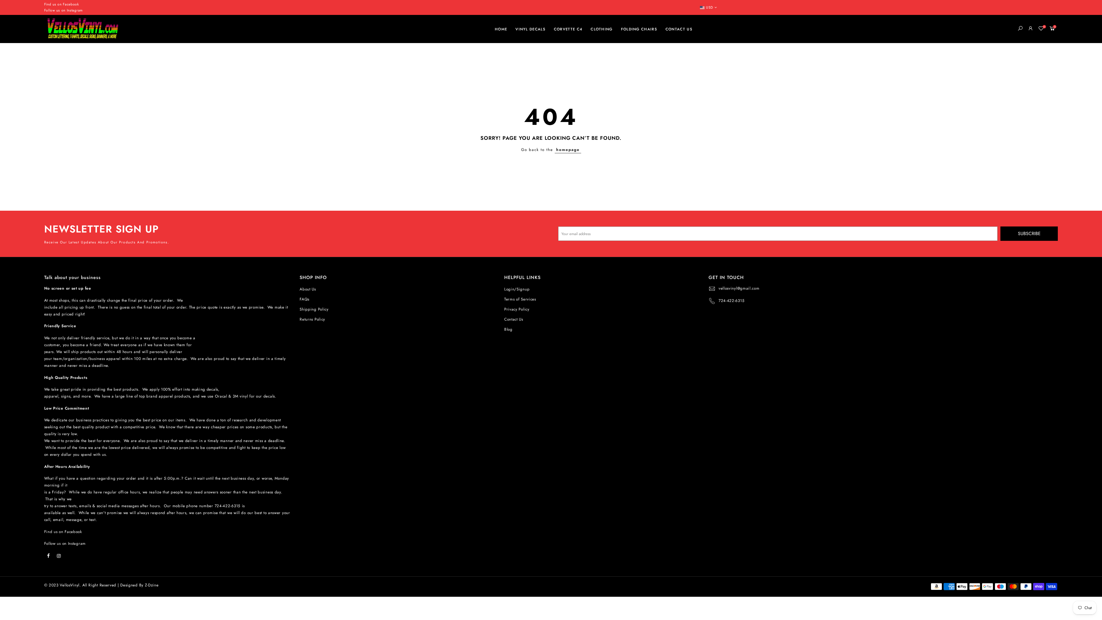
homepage (568, 149)
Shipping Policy (314, 309)
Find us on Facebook (63, 531)
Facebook (71, 4)
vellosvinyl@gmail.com (739, 288)
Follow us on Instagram (63, 10)
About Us (308, 289)
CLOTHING (601, 29)
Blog (508, 329)
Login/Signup (516, 289)
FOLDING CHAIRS (639, 29)
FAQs (304, 299)
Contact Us (513, 319)
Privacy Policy (516, 309)
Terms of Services (520, 299)
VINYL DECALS (530, 29)
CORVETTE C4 (568, 29)
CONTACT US (679, 29)
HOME (501, 29)
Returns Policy (312, 319)
